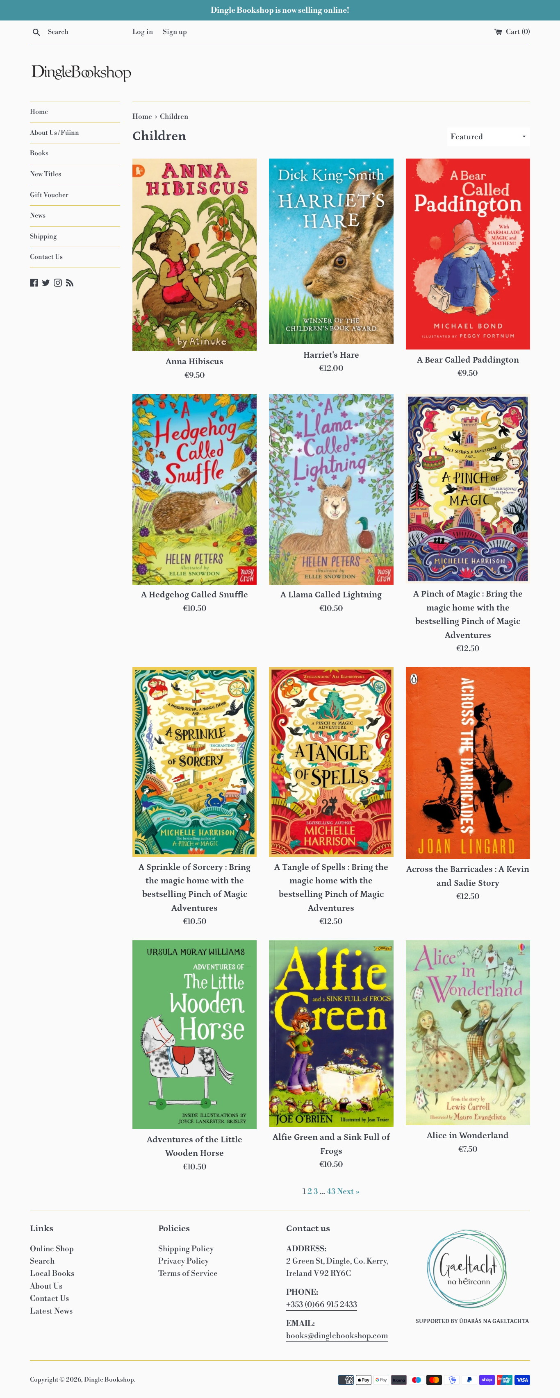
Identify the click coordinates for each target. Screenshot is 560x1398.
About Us (46, 1286)
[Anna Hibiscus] (194, 255)
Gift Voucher (49, 195)
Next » (348, 1191)
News (38, 215)
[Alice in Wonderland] (468, 1032)
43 (331, 1191)
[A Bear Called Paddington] (468, 254)
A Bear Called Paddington (468, 360)
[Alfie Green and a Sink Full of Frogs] (331, 1033)
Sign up (175, 31)
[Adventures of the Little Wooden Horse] (194, 1034)
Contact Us (46, 257)
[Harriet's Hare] (331, 252)
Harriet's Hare (331, 355)
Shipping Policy (186, 1249)
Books (39, 153)
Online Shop (52, 1249)
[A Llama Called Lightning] (331, 489)
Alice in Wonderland (468, 1136)
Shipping (43, 236)
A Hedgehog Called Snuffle (194, 595)
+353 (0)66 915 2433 (321, 1304)
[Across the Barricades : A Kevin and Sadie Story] (468, 763)
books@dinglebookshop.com (337, 1336)
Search (42, 1261)
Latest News (51, 1311)
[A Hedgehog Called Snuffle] (194, 489)
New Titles (45, 174)
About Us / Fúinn (54, 133)
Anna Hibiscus (194, 362)
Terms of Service (188, 1273)
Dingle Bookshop (109, 1380)
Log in (142, 31)
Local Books (52, 1273)
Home (39, 112)
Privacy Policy (183, 1261)
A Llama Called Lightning (331, 595)
